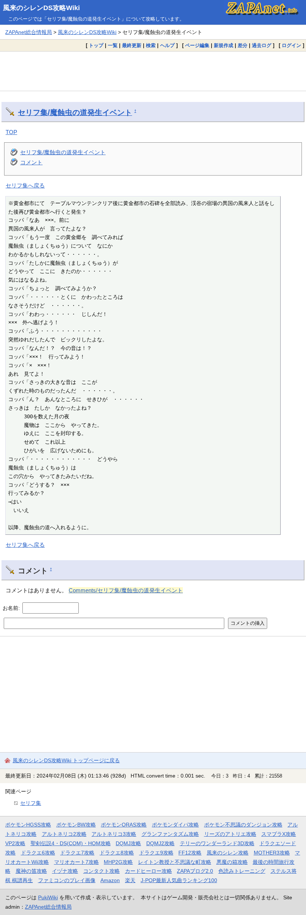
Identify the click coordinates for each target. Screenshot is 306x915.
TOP (11, 132)
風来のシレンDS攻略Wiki (41, 8)
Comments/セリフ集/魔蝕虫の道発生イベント (126, 590)
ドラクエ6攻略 (38, 853)
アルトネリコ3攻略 (113, 834)
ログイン (291, 45)
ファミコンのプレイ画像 (67, 880)
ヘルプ (167, 45)
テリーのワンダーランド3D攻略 (217, 843)
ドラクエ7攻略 (77, 853)
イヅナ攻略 (65, 871)
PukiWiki (48, 897)
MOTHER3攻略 (272, 853)
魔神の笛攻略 (31, 871)
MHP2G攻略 (118, 862)
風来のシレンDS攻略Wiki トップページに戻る (66, 760)
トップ (96, 45)
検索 (151, 45)
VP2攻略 (15, 843)
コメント (31, 162)
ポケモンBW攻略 (76, 825)
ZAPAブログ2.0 (195, 871)
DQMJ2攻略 (160, 843)
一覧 (113, 45)
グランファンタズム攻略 (170, 834)
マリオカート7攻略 (76, 862)
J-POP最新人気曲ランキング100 (179, 880)
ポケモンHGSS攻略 (28, 825)
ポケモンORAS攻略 (124, 825)
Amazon (110, 880)
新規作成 (223, 45)
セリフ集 (30, 803)
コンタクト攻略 (101, 871)
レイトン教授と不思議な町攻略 (174, 862)
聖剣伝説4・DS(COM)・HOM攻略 (71, 843)
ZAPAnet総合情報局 (28, 32)
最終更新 (131, 45)
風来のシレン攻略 (228, 853)
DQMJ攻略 (128, 843)
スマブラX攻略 (278, 834)
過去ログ (261, 45)
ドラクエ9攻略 (156, 853)
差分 (242, 45)
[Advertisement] (153, 71)
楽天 (130, 880)
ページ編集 (197, 45)
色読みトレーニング (241, 871)
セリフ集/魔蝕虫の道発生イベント (75, 112)
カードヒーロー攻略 (148, 871)
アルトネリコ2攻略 (64, 834)
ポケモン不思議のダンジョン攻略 (243, 825)
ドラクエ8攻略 (117, 853)
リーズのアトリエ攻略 (230, 834)
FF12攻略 (190, 853)
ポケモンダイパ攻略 (175, 825)
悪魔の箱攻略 (232, 862)
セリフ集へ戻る (25, 185)
